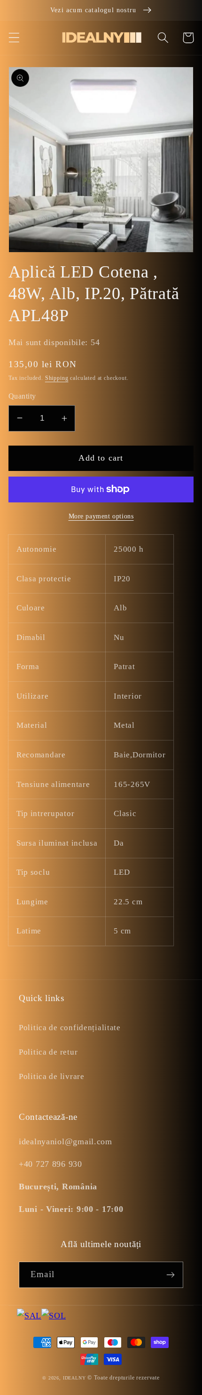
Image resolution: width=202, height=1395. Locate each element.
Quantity (22, 396)
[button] (14, 37)
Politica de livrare (52, 1076)
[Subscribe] (170, 1275)
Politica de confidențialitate (70, 1027)
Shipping (57, 378)
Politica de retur (48, 1052)
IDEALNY (74, 1377)
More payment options (101, 516)
